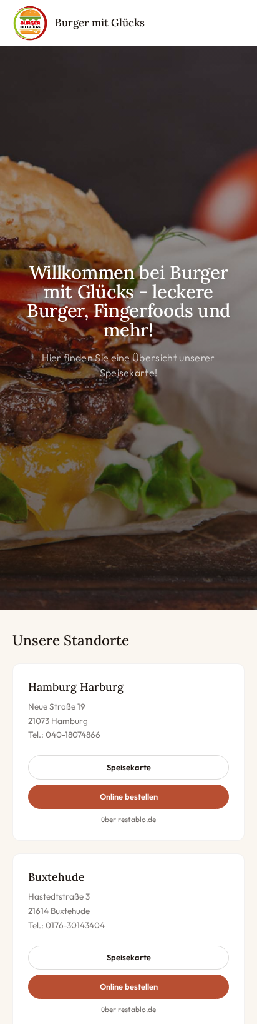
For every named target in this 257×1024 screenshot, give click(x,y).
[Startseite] (29, 23)
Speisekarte (129, 767)
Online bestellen (129, 796)
